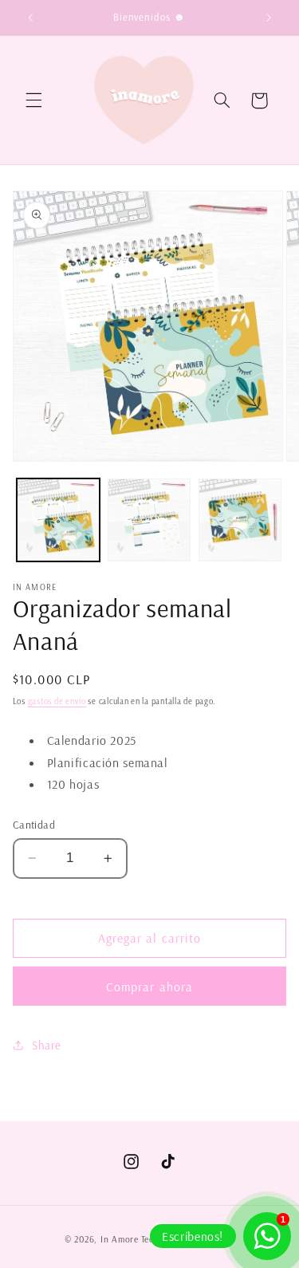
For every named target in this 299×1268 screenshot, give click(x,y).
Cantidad (34, 824)
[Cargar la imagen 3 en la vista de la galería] (240, 519)
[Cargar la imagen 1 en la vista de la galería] (58, 519)
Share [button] (46, 1045)
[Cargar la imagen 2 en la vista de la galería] (149, 519)
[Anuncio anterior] (30, 17)
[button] (33, 100)
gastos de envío (57, 701)
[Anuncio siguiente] (268, 17)
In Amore (119, 1239)
